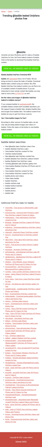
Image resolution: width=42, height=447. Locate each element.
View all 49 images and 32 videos (21, 68)
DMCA (24, 442)
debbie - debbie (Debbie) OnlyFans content (20, 338)
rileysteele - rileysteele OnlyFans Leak (19, 318)
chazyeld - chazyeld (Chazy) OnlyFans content (21, 232)
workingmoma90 (25, 104)
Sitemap (19, 442)
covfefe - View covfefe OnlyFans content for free (22, 272)
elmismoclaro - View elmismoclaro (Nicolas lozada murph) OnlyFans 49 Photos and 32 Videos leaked (20, 330)
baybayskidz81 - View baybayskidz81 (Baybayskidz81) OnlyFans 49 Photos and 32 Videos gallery (21, 343)
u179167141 (19, 94)
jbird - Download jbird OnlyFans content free (20, 294)
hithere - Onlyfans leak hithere (16, 321)
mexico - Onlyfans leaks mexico (16, 301)
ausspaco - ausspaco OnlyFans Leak (18, 250)
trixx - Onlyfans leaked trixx (15, 336)
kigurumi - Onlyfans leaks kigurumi (17, 378)
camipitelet (13, 79)
